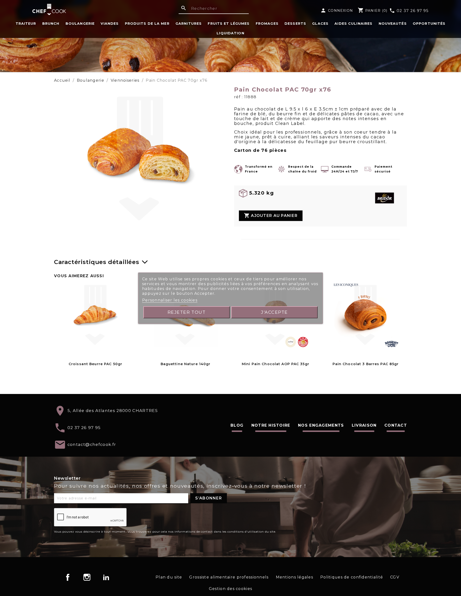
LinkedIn (106, 577)
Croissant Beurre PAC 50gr (95, 364)
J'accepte (274, 312)
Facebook (68, 577)
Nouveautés (393, 23)
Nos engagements (321, 425)
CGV (394, 577)
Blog (236, 425)
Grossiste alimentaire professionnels (228, 577)
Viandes (110, 23)
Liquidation (230, 33)
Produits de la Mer (147, 23)
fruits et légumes (228, 23)
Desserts (295, 23)
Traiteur (26, 23)
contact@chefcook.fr (91, 444)
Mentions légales (294, 577)
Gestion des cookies (230, 588)
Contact (395, 425)
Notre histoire (270, 425)
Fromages (267, 23)
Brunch (51, 23)
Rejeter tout (187, 312)
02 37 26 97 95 (409, 10)
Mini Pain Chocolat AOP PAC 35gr (275, 364)
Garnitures (189, 23)
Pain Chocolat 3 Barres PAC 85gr (366, 364)
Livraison (364, 425)
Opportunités (429, 23)
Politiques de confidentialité (351, 577)
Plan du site (169, 577)
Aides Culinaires (353, 23)
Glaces (320, 23)
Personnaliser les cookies (169, 300)
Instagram (87, 577)
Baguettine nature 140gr (186, 364)
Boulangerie (80, 23)
